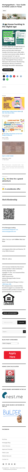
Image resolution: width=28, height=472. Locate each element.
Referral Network (6, 456)
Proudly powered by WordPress (10, 469)
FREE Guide (5, 452)
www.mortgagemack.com (9, 231)
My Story (4, 439)
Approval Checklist (7, 449)
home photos (21, 166)
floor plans (8, 166)
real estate (12, 167)
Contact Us (5, 459)
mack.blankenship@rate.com (10, 229)
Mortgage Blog (6, 442)
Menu (4, 10)
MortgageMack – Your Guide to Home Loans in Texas (14, 6)
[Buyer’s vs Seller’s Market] (13, 148)
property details (5, 167)
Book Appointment (10, 313)
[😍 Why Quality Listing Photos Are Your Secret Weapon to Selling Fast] (13, 125)
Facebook (5, 429)
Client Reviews (6, 446)
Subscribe (21, 322)
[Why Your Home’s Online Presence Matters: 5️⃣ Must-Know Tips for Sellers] (13, 103)
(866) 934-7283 (6, 284)
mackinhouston (7, 164)
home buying (14, 166)
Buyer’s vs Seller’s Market (7, 156)
